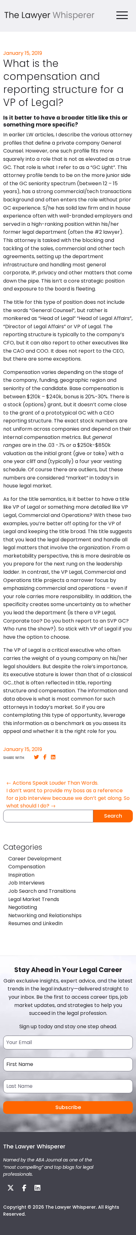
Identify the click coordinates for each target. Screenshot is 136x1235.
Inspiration (21, 875)
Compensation (26, 866)
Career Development (35, 858)
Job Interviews (26, 882)
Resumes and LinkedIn (35, 923)
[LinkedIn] (53, 757)
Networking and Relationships (45, 915)
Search (113, 816)
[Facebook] (45, 757)
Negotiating (22, 907)
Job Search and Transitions (42, 891)
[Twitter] (36, 757)
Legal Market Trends (33, 899)
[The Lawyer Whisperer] (49, 15)
